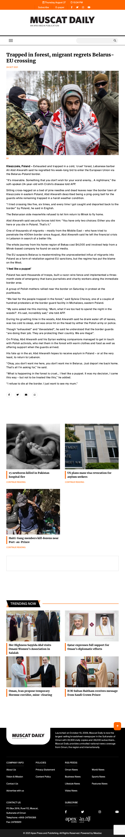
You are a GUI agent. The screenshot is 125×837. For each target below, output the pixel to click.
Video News (71, 790)
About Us (11, 769)
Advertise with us (15, 790)
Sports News (98, 776)
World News (98, 769)
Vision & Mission (14, 776)
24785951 (16, 822)
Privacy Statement (45, 769)
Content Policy (43, 776)
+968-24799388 (27, 817)
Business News (73, 776)
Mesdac (97, 833)
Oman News (71, 769)
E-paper (60, 7)
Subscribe (43, 7)
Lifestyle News (72, 783)
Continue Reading (16, 482)
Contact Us (12, 783)
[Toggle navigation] (10, 40)
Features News (99, 783)
